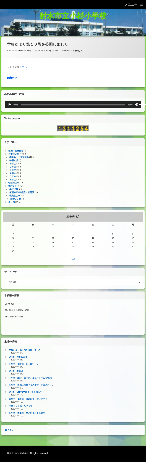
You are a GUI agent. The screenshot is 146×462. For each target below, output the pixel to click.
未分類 (11, 202)
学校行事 (13, 189)
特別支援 (13, 160)
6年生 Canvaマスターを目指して (25, 392)
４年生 (12, 173)
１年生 (12, 163)
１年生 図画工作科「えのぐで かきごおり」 (31, 385)
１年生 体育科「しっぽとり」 (24, 364)
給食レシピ (16, 199)
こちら (23, 66)
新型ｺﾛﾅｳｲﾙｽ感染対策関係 (21, 192)
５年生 (12, 176)
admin (67, 50)
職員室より (14, 195)
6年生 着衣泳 (16, 371)
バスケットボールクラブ (20, 406)
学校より (12, 186)
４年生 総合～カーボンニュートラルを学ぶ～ (31, 378)
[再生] (9, 104)
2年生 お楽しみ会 (18, 357)
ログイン (12, 29)
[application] (73, 104)
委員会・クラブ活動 (19, 157)
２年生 (12, 167)
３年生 (12, 170)
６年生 (12, 179)
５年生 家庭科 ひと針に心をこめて (27, 413)
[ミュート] (136, 104)
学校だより (78, 50)
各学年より (13, 154)
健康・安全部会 (15, 151)
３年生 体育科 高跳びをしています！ (28, 399)
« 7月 (73, 258)
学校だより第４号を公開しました (25, 350)
